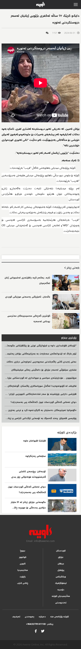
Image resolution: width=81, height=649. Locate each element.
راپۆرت (23, 577)
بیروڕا (22, 551)
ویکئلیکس (61, 577)
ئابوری (23, 564)
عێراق (61, 557)
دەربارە (42, 616)
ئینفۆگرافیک (61, 583)
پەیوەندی (29, 616)
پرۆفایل (60, 570)
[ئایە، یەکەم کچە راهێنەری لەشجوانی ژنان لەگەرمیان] (65, 283)
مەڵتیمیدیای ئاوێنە (61, 596)
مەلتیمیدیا (22, 570)
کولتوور (22, 557)
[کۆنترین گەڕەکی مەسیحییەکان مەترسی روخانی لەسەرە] (65, 321)
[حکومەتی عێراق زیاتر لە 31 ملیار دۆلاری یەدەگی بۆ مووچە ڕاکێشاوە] (62, 505)
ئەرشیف (16, 616)
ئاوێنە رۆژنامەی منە (59, 616)
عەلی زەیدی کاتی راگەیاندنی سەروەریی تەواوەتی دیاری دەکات (41, 362)
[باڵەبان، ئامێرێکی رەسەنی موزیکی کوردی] (65, 302)
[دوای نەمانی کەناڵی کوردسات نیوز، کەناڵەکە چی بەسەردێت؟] (62, 490)
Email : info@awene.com (40, 541)
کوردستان (61, 551)
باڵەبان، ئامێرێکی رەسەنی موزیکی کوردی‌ (27, 297)
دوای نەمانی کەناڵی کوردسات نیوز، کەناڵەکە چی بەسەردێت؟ (43, 402)
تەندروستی (60, 602)
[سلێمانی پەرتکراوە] (62, 459)
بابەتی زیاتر (72, 268)
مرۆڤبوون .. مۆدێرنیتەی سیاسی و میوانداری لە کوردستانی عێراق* (40, 378)
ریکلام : (39, 624)
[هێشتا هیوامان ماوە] (62, 444)
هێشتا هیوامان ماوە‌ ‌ (34, 441)
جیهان (61, 564)
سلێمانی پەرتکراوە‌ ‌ (35, 456)
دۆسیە (60, 590)
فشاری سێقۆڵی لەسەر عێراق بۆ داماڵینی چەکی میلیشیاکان (43, 370)
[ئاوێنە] (40, 532)
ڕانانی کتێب (22, 583)
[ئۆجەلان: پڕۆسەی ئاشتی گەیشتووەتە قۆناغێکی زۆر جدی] (62, 475)
